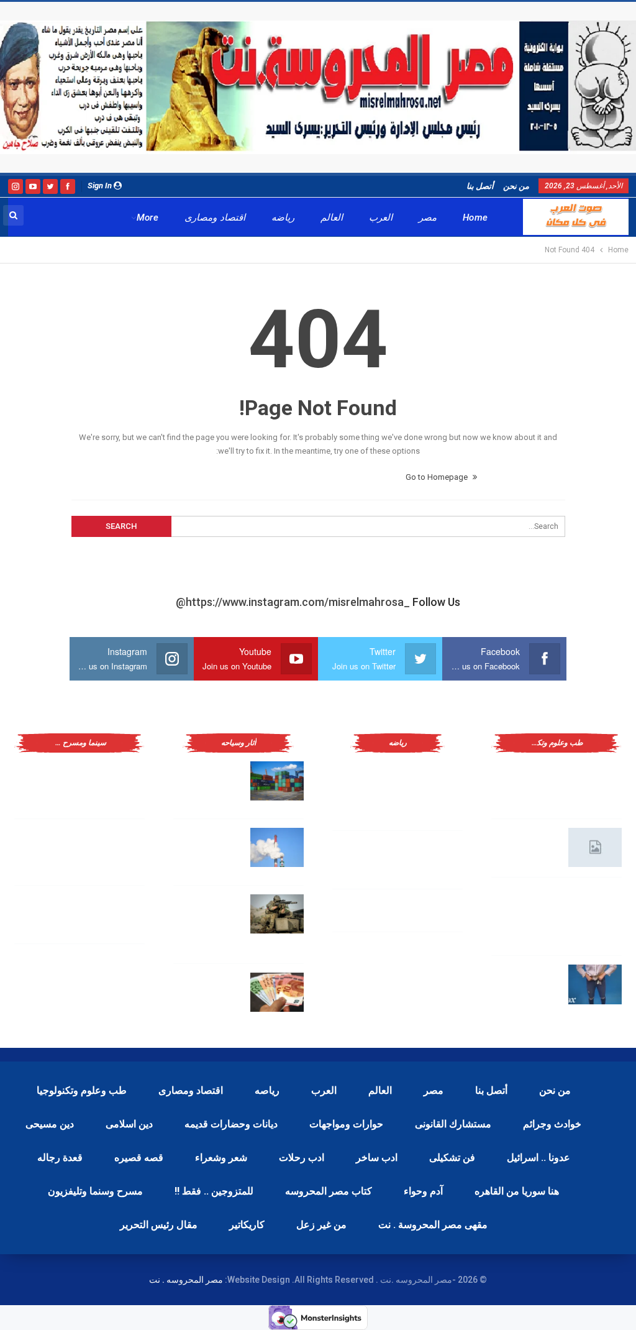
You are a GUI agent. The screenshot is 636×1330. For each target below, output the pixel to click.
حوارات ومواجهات (346, 1124)
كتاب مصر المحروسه (328, 1191)
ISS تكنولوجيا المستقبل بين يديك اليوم (527, 845)
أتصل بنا (480, 186)
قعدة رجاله (60, 1157)
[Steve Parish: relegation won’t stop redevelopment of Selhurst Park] (277, 914)
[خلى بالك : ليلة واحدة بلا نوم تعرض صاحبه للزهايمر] (595, 984)
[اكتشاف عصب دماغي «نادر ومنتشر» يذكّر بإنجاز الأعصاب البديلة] (595, 906)
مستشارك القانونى (453, 1124)
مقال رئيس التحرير (159, 1225)
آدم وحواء (423, 1191)
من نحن (516, 186)
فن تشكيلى (452, 1157)
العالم (331, 217)
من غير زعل (321, 1225)
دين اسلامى (129, 1124)
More (148, 217)
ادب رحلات (301, 1157)
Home (475, 217)
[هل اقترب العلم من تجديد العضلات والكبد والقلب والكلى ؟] (595, 781)
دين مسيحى (49, 1124)
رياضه (282, 217)
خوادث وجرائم (552, 1124)
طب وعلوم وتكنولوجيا (82, 1090)
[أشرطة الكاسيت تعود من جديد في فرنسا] (118, 914)
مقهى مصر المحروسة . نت (433, 1225)
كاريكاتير (247, 1225)
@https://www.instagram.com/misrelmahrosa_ (293, 601)
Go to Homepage (438, 477)
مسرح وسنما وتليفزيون (95, 1191)
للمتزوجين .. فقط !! (214, 1191)
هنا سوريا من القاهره (517, 1191)
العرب (381, 217)
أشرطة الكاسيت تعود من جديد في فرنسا (53, 912)
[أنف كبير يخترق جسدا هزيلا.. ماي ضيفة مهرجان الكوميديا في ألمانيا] (118, 973)
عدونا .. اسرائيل (538, 1157)
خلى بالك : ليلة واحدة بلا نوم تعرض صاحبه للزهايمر (525, 982)
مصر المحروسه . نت (186, 1280)
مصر (428, 217)
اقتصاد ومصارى (214, 217)
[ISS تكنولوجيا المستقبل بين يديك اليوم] (595, 848)
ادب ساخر (377, 1157)
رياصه (267, 1090)
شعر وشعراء (221, 1157)
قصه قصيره (138, 1157)
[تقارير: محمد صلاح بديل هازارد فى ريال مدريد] (436, 859)
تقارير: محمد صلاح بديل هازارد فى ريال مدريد (369, 857)
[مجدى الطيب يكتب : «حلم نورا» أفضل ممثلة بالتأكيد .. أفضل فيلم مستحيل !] (118, 848)
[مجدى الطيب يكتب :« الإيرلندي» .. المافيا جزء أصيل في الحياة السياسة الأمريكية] (118, 781)
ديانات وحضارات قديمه (231, 1124)
